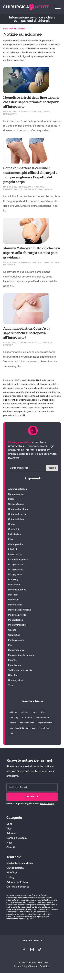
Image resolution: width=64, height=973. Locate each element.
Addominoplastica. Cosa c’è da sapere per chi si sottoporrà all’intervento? (26, 333)
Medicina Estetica (17, 614)
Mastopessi (14, 599)
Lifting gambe (15, 574)
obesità (13, 723)
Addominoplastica (29, 343)
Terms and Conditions (39, 966)
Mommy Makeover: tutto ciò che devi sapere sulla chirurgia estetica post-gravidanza (31, 252)
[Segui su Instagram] (32, 949)
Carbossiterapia (16, 504)
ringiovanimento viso (19, 728)
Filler (10, 539)
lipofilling (14, 717)
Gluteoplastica (15, 544)
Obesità (12, 630)
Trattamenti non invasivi (38, 189)
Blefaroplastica (15, 494)
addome (13, 712)
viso (11, 733)
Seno (9, 823)
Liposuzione (10, 114)
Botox (11, 499)
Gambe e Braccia (16, 837)
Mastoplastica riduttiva (19, 609)
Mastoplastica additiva (19, 863)
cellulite (24, 712)
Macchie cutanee (17, 589)
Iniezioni (12, 549)
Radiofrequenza (12, 189)
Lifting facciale (15, 569)
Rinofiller (12, 660)
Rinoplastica (14, 665)
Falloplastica (14, 534)
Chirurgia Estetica (30, 112)
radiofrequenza (27, 723)
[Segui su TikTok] (40, 949)
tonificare (45, 728)
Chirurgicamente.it (20, 442)
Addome (11, 833)
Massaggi (39, 187)
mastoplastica (42, 717)
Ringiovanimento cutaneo (21, 655)
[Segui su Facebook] (24, 949)
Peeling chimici (16, 640)
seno (34, 728)
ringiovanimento (45, 723)
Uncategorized (15, 680)
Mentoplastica (15, 620)
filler (43, 712)
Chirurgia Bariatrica (18, 509)
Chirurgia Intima (16, 519)
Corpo (46, 112)
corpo (34, 712)
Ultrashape (13, 675)
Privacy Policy (47, 803)
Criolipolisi (13, 529)
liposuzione (27, 717)
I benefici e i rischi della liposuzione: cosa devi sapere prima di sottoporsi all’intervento (31, 102)
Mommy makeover (17, 624)
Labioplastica (14, 554)
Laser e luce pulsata (18, 559)
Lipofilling (13, 579)
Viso (10, 685)
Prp (10, 645)
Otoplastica (14, 635)
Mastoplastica (15, 604)
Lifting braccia (15, 564)
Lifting (10, 877)
